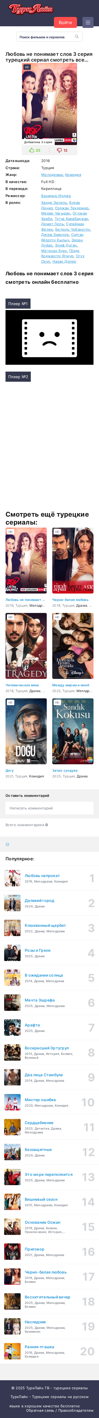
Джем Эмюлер (55, 234)
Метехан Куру (54, 250)
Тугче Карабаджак (71, 218)
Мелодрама (52, 174)
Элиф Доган (66, 245)
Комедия (73, 174)
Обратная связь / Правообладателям (60, 1410)
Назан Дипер (64, 261)
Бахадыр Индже (56, 195)
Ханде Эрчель (54, 202)
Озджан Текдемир (72, 208)
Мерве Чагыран (55, 213)
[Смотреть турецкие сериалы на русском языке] (30, 10)
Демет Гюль (52, 224)
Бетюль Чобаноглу (72, 229)
